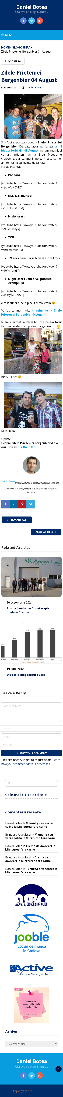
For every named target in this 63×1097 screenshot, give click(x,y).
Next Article (45, 532)
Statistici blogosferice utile (26, 675)
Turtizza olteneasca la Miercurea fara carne (31, 870)
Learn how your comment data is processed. (30, 762)
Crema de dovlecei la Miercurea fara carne (30, 847)
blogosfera (21, 47)
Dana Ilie (29, 447)
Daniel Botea (31, 7)
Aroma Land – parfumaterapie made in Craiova (28, 610)
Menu (9, 35)
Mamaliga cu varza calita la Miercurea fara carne (29, 825)
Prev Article (18, 519)
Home (5, 47)
